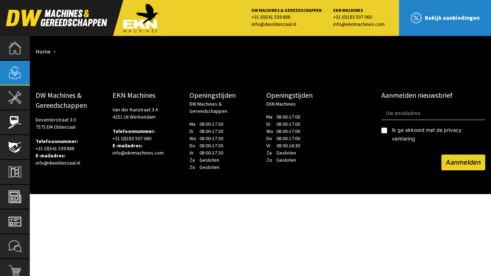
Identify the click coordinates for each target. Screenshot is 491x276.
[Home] (15, 48)
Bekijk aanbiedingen (452, 18)
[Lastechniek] (15, 122)
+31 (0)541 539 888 (271, 17)
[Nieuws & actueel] (15, 197)
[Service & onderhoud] (15, 222)
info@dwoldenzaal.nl (274, 24)
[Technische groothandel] (15, 98)
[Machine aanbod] (15, 73)
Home (43, 52)
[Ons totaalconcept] (15, 172)
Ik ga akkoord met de (427, 134)
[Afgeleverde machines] (15, 147)
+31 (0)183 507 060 (352, 17)
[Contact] (15, 246)
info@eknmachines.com (359, 24)
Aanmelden (463, 162)
